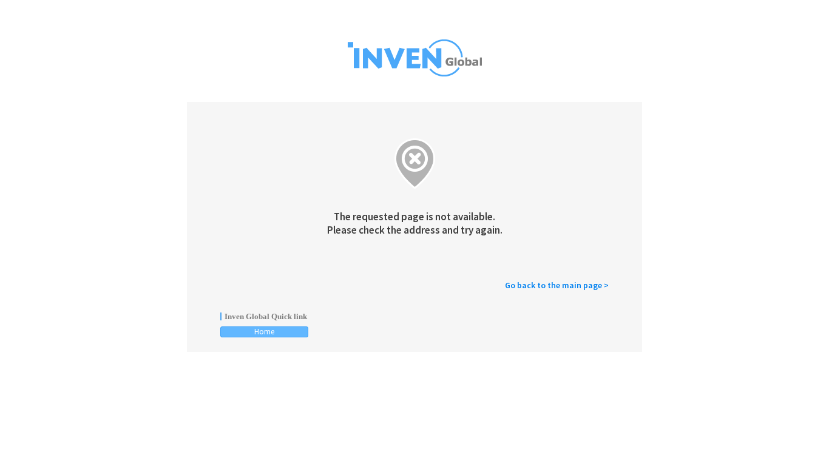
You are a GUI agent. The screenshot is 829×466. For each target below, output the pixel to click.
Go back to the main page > (557, 285)
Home (264, 331)
